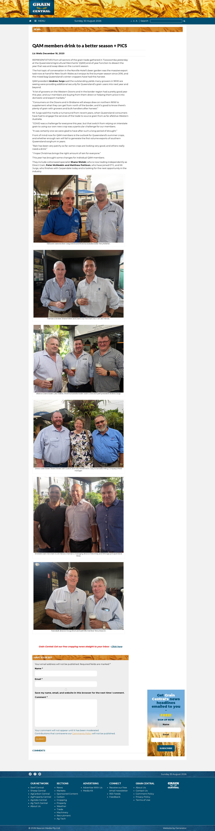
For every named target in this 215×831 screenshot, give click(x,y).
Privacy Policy (143, 797)
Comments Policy (82, 733)
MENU (41, 21)
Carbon (61, 797)
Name (39, 668)
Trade (60, 809)
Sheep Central (38, 790)
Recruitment (64, 815)
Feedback (114, 797)
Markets (61, 790)
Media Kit (88, 790)
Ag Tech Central (39, 803)
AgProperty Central (40, 797)
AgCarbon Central (40, 794)
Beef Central (37, 787)
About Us (35, 806)
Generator (181, 828)
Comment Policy (145, 794)
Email (39, 679)
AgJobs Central (38, 800)
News (60, 787)
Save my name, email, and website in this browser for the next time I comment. (79, 693)
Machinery (62, 812)
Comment (41, 697)
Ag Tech (61, 818)
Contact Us (142, 790)
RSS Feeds (115, 794)
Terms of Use (143, 800)
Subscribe (166, 748)
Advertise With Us (92, 787)
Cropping (62, 800)
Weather (61, 806)
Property (61, 803)
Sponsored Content (67, 794)
